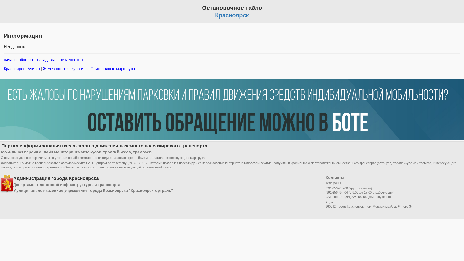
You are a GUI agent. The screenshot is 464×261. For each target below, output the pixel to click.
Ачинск (34, 69)
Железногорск (55, 69)
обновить (27, 60)
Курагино (79, 69)
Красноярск (15, 69)
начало (10, 60)
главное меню (62, 60)
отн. (80, 60)
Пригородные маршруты (112, 69)
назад (42, 60)
